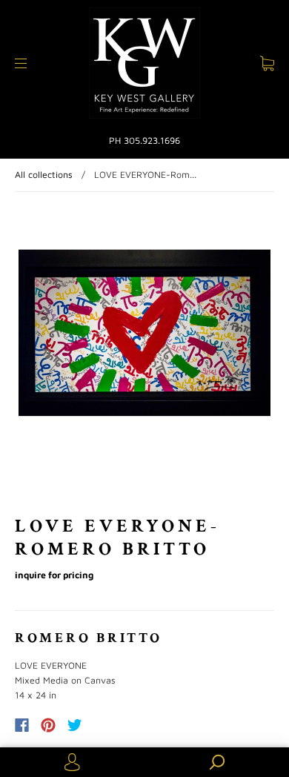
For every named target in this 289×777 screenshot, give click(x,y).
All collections (44, 174)
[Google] (105, 725)
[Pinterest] (48, 725)
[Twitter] (75, 725)
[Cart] (267, 63)
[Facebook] (22, 725)
